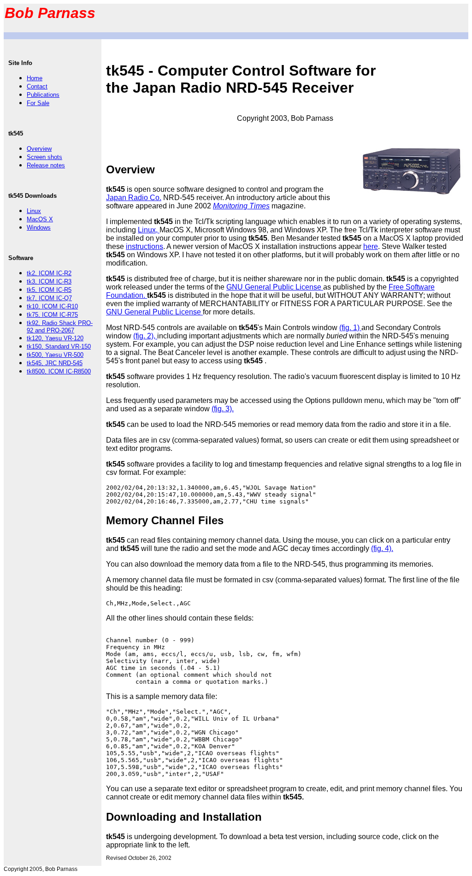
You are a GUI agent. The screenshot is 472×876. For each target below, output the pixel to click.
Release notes (46, 165)
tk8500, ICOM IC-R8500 (59, 371)
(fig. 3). (223, 409)
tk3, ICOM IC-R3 (49, 281)
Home (34, 78)
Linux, (148, 230)
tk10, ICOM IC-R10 (52, 306)
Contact (37, 86)
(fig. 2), (145, 336)
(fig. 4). (382, 548)
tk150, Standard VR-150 (59, 346)
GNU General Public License (274, 287)
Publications (43, 94)
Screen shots (44, 157)
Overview (39, 148)
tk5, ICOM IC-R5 (49, 289)
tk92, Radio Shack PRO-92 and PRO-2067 (60, 327)
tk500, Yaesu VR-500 (55, 354)
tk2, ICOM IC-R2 (49, 273)
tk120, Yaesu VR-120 (55, 338)
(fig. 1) (350, 327)
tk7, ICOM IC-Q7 (49, 298)
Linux (34, 210)
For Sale (38, 103)
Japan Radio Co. (133, 197)
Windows (39, 227)
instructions (144, 246)
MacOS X (40, 219)
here (370, 246)
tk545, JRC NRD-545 (55, 363)
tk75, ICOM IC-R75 (52, 314)
